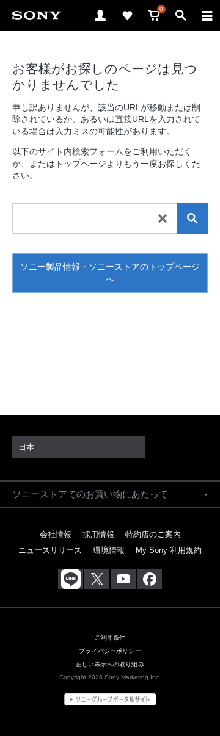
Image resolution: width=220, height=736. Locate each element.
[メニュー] (207, 15)
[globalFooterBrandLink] (110, 699)
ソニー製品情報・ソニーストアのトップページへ (110, 273)
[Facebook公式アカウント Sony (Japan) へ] (149, 579)
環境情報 (109, 550)
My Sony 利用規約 (169, 550)
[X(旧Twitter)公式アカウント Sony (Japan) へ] (96, 579)
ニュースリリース (50, 550)
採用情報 (98, 534)
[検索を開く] (180, 15)
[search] (192, 218)
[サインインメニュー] (100, 15)
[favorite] (127, 15)
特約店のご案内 (153, 534)
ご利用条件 (110, 637)
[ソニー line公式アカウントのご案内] (70, 579)
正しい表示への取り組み (110, 664)
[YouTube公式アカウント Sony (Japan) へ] (123, 579)
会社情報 (56, 534)
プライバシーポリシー (110, 651)
